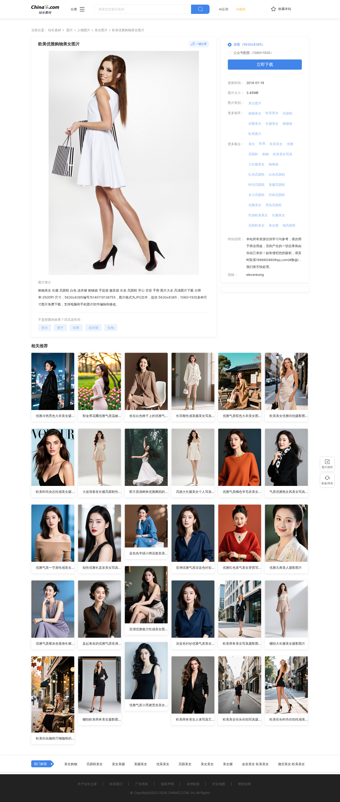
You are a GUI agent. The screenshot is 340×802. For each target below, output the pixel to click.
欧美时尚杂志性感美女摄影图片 (55, 492)
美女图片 (101, 30)
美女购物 (70, 764)
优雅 (290, 144)
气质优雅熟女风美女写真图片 (288, 492)
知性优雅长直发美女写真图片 (102, 567)
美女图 (273, 225)
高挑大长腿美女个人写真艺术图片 (195, 492)
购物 (265, 154)
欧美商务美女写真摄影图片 (242, 643)
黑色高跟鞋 (274, 205)
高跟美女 (185, 764)
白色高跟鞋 (277, 174)
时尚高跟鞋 (256, 185)
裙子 (60, 328)
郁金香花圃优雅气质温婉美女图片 (102, 416)
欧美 (262, 143)
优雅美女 (254, 123)
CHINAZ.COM (178, 793)
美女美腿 (118, 764)
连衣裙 (93, 328)
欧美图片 (254, 134)
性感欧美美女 (258, 215)
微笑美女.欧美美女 (291, 764)
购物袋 (287, 123)
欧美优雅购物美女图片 (128, 30)
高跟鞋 (287, 113)
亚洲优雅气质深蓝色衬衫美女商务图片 (195, 567)
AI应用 (223, 9)
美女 (44, 328)
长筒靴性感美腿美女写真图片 (195, 416)
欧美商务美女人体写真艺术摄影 (195, 719)
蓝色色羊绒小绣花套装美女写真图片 (148, 553)
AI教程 (241, 9)
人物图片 (83, 30)
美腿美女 (140, 764)
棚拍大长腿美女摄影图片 (287, 643)
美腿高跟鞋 (277, 185)
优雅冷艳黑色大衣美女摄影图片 (55, 416)
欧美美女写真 (282, 154)
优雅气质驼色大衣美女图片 (242, 416)
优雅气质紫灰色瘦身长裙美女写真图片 (55, 643)
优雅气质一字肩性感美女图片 (55, 567)
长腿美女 (272, 123)
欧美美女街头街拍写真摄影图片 (242, 719)
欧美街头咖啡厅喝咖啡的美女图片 (55, 738)
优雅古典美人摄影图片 (285, 567)
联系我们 (116, 784)
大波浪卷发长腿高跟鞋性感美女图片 (102, 492)
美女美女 (207, 764)
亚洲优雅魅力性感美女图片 (148, 629)
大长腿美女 (256, 164)
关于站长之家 (87, 784)
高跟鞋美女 (256, 225)
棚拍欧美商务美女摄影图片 (102, 719)
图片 (69, 30)
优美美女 (162, 764)
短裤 (76, 328)
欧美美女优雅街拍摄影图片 (288, 416)
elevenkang (255, 275)
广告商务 (141, 784)
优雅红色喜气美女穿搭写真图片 (242, 567)
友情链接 (193, 784)
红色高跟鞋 (256, 174)
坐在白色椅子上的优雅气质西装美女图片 (148, 416)
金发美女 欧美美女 (255, 764)
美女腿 (228, 764)
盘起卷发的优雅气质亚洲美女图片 (102, 643)
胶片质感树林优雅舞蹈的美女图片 (148, 492)
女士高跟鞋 (256, 195)
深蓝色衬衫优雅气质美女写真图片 (195, 643)
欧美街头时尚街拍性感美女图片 (288, 719)
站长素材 (54, 30)
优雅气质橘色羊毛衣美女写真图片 (242, 492)
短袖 (111, 328)
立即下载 (265, 64)
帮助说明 (244, 784)
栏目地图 (218, 784)
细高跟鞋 (289, 225)
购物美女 (254, 113)
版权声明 (167, 784)
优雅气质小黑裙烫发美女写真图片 (148, 705)
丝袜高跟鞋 (277, 195)
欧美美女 (272, 113)
